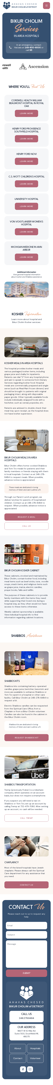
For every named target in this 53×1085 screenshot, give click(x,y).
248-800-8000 (33, 47)
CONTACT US (26, 885)
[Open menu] (46, 5)
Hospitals (35, 1048)
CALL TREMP (26, 818)
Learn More (26, 113)
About (17, 1048)
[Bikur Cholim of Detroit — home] (20, 5)
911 (31, 50)
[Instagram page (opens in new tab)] (30, 1069)
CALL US (26, 526)
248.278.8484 (26, 1018)
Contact (17, 1058)
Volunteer (35, 1058)
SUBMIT (26, 973)
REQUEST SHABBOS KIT (26, 737)
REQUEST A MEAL (26, 517)
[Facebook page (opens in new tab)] (22, 1069)
